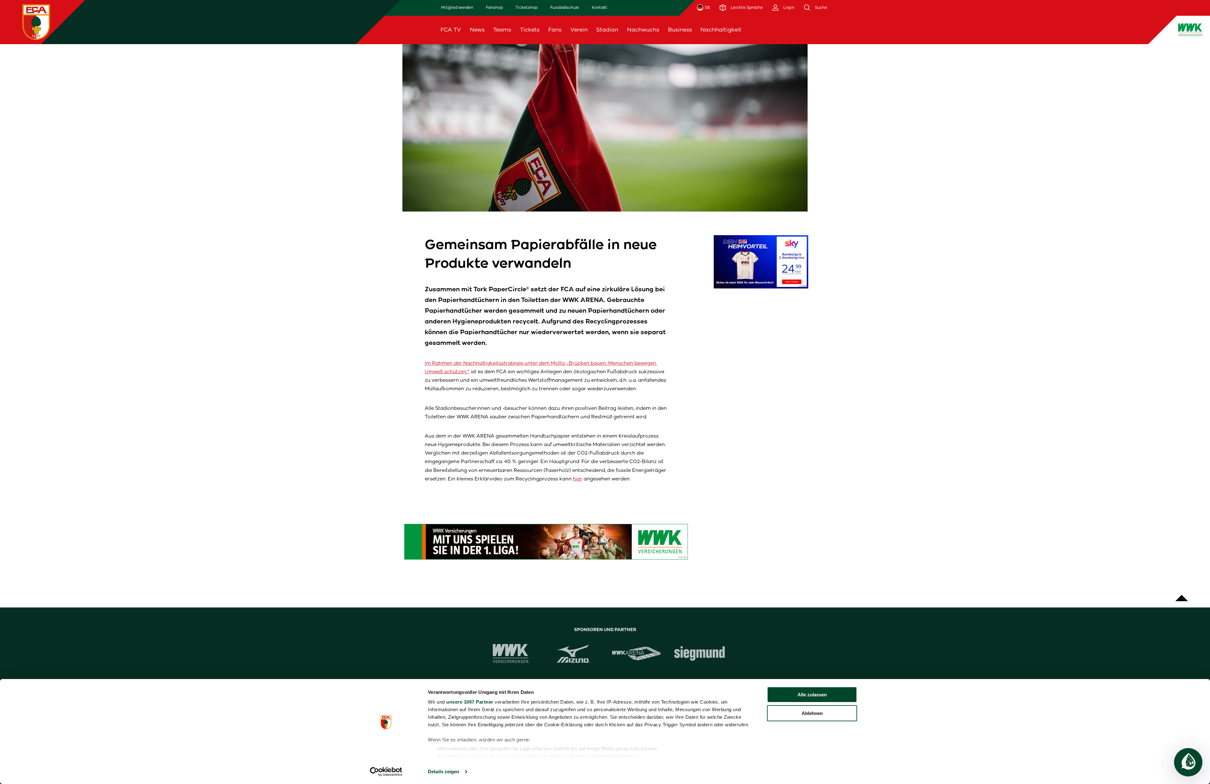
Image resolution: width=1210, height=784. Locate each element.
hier (577, 479)
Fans (555, 29)
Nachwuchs (643, 29)
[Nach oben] (1181, 595)
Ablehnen (812, 713)
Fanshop (494, 7)
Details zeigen (443, 771)
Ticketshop (527, 7)
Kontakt (599, 7)
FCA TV (451, 29)
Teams (502, 29)
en (1049, 29)
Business (680, 29)
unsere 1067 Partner (469, 702)
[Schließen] (1064, 29)
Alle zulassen (812, 694)
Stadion (607, 29)
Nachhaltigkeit (720, 29)
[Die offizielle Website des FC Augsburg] (36, 22)
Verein (579, 29)
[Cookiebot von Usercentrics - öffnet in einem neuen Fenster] (386, 771)
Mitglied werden (457, 7)
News (477, 29)
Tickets (529, 29)
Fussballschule (564, 7)
